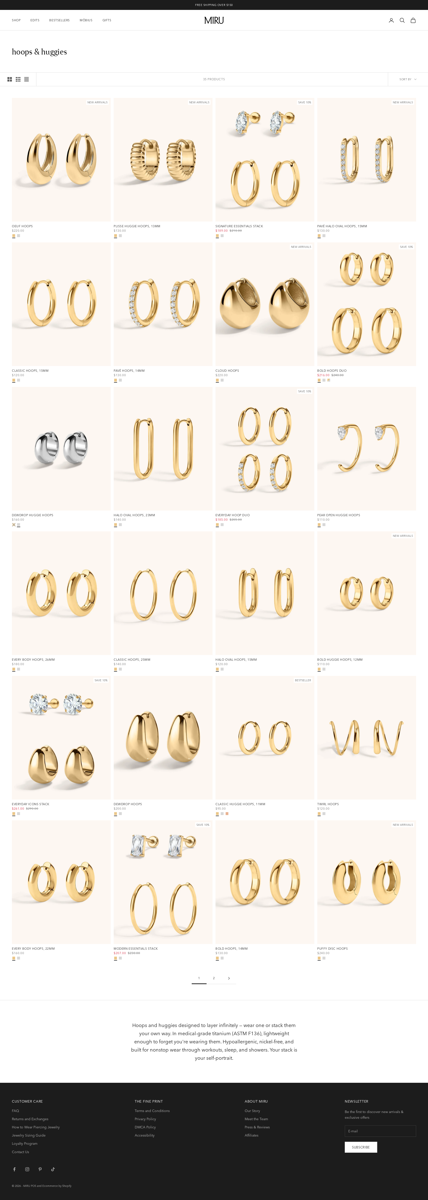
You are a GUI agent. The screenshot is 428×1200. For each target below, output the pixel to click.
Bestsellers (59, 20)
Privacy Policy (145, 1119)
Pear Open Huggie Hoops (338, 515)
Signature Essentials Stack (239, 226)
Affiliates (251, 1135)
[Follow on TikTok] (53, 1169)
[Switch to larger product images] (9, 79)
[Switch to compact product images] (26, 79)
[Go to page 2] (228, 978)
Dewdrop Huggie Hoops (33, 515)
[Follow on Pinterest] (40, 1169)
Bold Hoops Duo (332, 370)
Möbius (86, 20)
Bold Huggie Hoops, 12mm (340, 659)
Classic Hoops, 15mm (30, 370)
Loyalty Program (24, 1143)
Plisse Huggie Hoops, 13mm (137, 226)
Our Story (252, 1111)
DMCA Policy (145, 1127)
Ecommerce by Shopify (56, 1186)
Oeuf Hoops (22, 226)
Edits (34, 20)
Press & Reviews (257, 1127)
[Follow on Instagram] (27, 1169)
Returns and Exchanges (30, 1119)
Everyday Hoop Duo (232, 515)
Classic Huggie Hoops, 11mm (240, 804)
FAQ (15, 1111)
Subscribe (361, 1147)
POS (33, 1186)
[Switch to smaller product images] (18, 79)
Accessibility (145, 1135)
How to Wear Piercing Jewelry (36, 1127)
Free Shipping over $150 (214, 5)
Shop (16, 20)
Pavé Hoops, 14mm (129, 370)
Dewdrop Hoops (128, 804)
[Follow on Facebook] (14, 1169)
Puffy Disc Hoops (332, 948)
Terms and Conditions (152, 1111)
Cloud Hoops (227, 370)
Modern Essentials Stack (136, 948)
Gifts (107, 20)
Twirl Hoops (328, 804)
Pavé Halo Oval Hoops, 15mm (342, 226)
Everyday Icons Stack (31, 804)
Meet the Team (256, 1119)
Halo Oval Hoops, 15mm (236, 659)
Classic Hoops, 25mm (132, 659)
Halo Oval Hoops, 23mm (134, 515)
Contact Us (20, 1152)
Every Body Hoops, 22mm (33, 948)
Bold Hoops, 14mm (231, 948)
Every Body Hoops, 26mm (33, 659)
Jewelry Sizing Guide (29, 1135)
